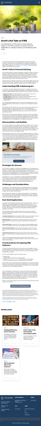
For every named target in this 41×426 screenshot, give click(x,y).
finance (4, 301)
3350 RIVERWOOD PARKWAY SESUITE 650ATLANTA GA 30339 (20, 401)
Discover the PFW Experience (20, 286)
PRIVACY (26, 412)
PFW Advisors (4, 53)
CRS (25, 410)
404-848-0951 (17, 408)
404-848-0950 (33, 400)
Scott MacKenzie (16, 65)
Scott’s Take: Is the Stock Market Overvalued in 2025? (29, 331)
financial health (9, 301)
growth (14, 301)
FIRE (3, 89)
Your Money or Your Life (13, 259)
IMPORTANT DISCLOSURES (29, 408)
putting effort (23, 109)
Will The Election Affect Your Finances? (9, 365)
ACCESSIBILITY (27, 414)
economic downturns (32, 189)
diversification (11, 176)
